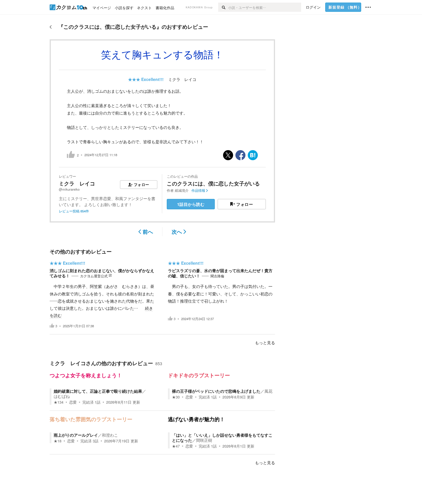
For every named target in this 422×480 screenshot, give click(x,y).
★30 (176, 397)
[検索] (223, 7)
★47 (176, 446)
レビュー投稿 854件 (74, 211)
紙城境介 (182, 190)
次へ (177, 231)
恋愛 (73, 402)
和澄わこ (110, 435)
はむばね (62, 396)
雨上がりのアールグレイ (76, 435)
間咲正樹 (204, 440)
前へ (148, 231)
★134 (58, 402)
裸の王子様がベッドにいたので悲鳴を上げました (216, 391)
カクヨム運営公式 (94, 276)
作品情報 (198, 190)
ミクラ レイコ (182, 79)
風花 (268, 391)
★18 (57, 441)
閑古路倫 (217, 276)
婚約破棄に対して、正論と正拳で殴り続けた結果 (98, 391)
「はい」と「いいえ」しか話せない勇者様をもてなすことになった (222, 437)
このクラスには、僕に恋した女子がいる (213, 183)
